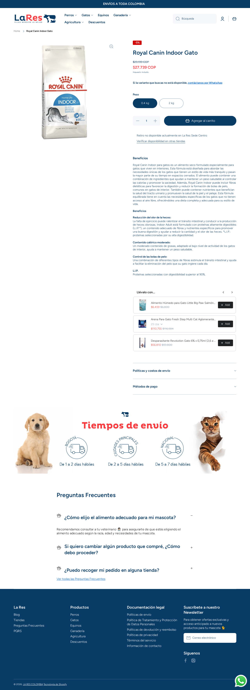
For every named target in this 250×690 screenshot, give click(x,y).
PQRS (18, 631)
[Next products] (232, 292)
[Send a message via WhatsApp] (241, 681)
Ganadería (77, 631)
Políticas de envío (139, 614)
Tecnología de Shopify (55, 684)
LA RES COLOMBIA (33, 684)
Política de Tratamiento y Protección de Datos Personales (152, 622)
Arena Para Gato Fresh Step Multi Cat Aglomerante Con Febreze (183, 319)
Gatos (74, 620)
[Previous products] (223, 292)
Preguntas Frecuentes (29, 625)
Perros (74, 614)
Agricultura (78, 636)
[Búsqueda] (176, 19)
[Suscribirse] (231, 638)
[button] (234, 19)
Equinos (75, 625)
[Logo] (35, 19)
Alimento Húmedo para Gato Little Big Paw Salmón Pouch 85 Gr (183, 303)
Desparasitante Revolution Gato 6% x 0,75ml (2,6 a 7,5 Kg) (183, 340)
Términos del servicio (141, 640)
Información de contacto (144, 646)
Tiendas (19, 620)
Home (17, 31)
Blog (17, 614)
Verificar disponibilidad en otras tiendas (161, 141)
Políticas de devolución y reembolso (151, 629)
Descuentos (78, 642)
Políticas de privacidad (142, 635)
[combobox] (195, 19)
